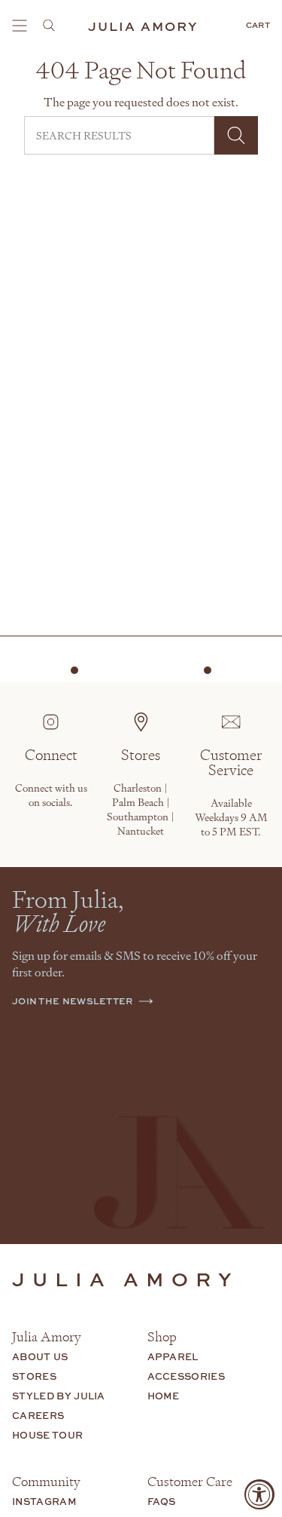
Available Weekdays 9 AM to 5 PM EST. (231, 816)
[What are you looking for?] (53, 25)
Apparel (173, 1356)
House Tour (47, 1435)
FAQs (161, 1501)
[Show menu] (20, 25)
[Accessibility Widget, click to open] (259, 1494)
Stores (34, 1376)
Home (163, 1395)
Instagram (44, 1501)
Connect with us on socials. (51, 794)
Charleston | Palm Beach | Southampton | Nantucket (140, 809)
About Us (40, 1356)
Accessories (186, 1376)
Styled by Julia (58, 1395)
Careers (38, 1415)
